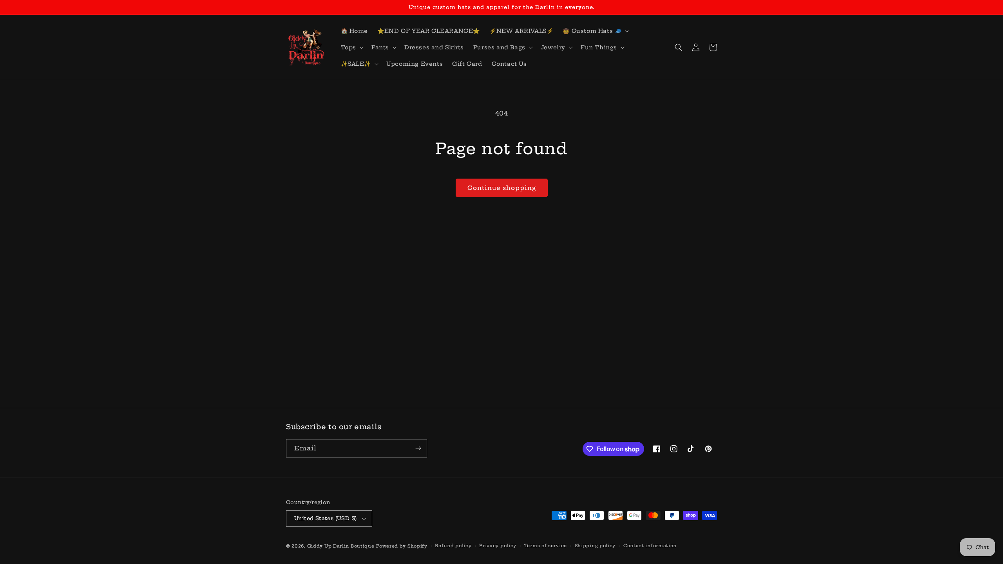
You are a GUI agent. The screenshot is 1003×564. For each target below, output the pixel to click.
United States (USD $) (325, 518)
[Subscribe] (418, 448)
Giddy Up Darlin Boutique (341, 546)
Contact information (650, 545)
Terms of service (545, 545)
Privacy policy (497, 545)
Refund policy (453, 545)
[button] (595, 31)
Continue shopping (501, 188)
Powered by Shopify (401, 546)
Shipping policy (595, 545)
